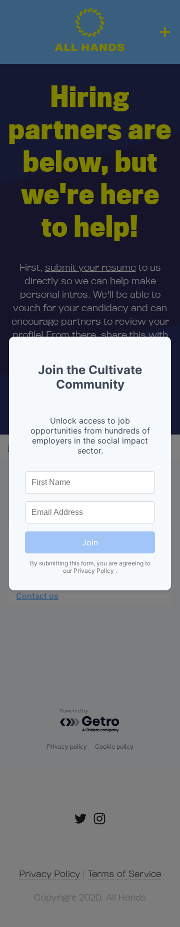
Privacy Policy (95, 570)
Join (90, 542)
